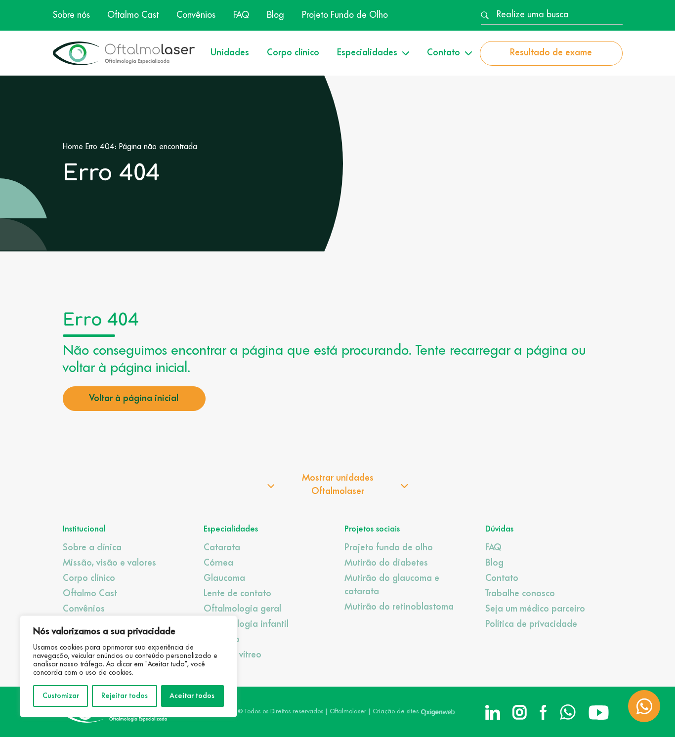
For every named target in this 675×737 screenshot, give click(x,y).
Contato (501, 578)
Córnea (218, 563)
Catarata (222, 547)
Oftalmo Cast (133, 15)
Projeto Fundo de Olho (345, 15)
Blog (275, 15)
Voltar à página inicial (133, 398)
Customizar (60, 696)
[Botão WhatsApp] (644, 706)
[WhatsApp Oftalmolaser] (568, 712)
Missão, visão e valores (109, 563)
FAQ (241, 15)
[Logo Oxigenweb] (438, 712)
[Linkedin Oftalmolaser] (492, 712)
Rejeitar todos (124, 696)
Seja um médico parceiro (535, 609)
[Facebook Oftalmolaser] (543, 712)
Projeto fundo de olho (388, 547)
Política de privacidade (531, 624)
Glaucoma (224, 578)
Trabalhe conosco (520, 593)
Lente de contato (237, 593)
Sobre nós (71, 15)
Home (73, 147)
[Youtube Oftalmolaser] (599, 712)
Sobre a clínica (92, 547)
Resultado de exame (551, 52)
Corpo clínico (293, 52)
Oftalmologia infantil (246, 624)
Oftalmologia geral (242, 609)
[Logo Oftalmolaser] (124, 53)
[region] (128, 666)
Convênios (195, 15)
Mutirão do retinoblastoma (399, 607)
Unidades (230, 52)
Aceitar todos (192, 696)
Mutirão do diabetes (386, 563)
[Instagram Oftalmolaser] (519, 712)
